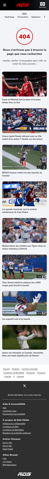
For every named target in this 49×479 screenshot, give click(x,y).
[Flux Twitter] (24, 385)
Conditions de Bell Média (13, 373)
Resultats (42, 7)
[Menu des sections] (4, 5)
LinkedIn (20, 376)
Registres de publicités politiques (17, 433)
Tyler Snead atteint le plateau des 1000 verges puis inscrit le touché (21, 284)
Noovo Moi (7, 446)
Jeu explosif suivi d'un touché (16, 319)
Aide (4, 408)
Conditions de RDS (11, 427)
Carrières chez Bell (30, 369)
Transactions (22, 17)
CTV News (7, 462)
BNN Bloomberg (9, 465)
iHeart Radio (8, 449)
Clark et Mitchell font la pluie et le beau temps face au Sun (21, 101)
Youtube (7, 376)
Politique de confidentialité (14, 424)
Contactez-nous (9, 411)
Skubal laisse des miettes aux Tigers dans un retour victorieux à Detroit (24, 247)
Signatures (36, 17)
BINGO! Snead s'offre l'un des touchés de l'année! (22, 174)
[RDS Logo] (22, 5)
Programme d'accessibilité (14, 414)
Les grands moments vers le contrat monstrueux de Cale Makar (19, 211)
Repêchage (9, 17)
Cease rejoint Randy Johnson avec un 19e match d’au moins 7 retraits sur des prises (22, 137)
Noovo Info (7, 443)
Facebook (30, 373)
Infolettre (15, 369)
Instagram (41, 373)
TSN (4, 458)
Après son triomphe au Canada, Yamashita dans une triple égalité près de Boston (22, 354)
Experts (6, 369)
